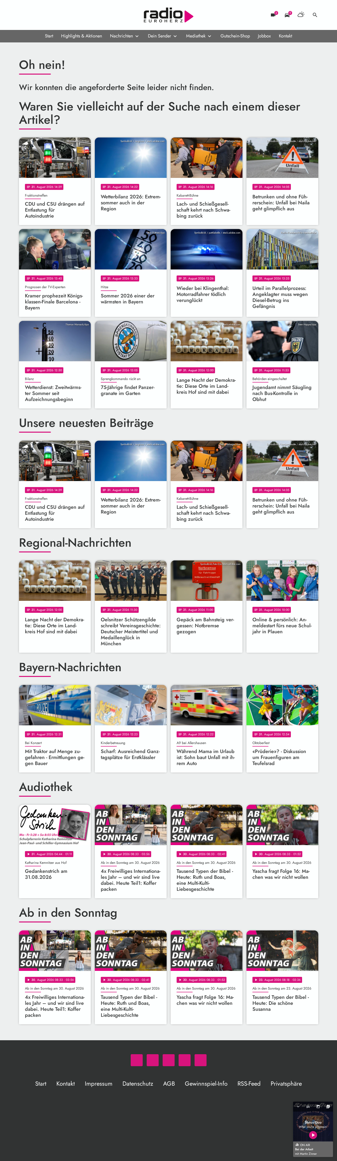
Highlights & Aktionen (81, 36)
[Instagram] (44, 15)
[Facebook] (34, 15)
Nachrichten (121, 36)
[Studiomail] (54, 15)
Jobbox (264, 36)
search (315, 15)
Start (49, 36)
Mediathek (196, 36)
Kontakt (285, 36)
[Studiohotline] (64, 15)
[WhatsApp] (24, 15)
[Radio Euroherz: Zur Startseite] (169, 15)
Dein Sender (159, 36)
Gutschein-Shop (235, 36)
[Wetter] (301, 15)
